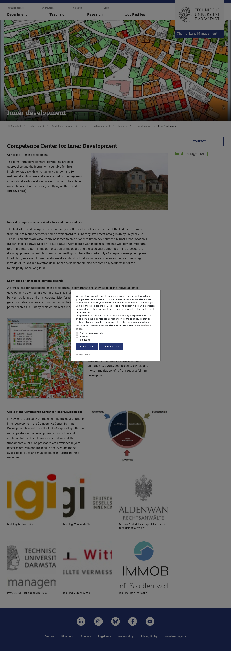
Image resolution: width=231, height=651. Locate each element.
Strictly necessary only (91, 333)
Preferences (86, 336)
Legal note (84, 354)
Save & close (111, 346)
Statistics (85, 340)
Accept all (86, 346)
